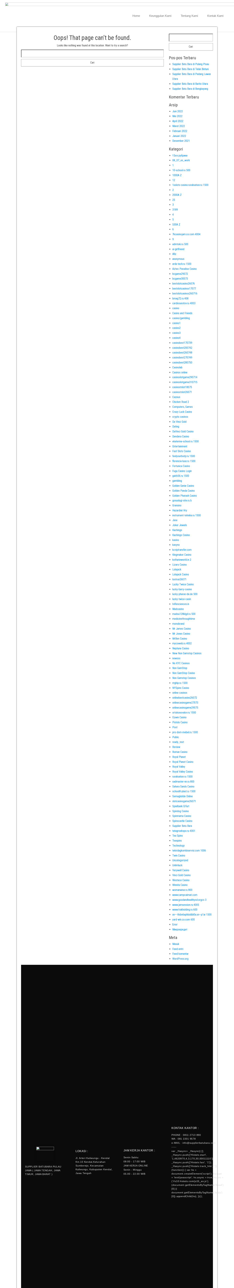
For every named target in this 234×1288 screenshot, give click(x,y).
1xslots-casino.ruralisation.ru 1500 (190, 185)
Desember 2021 (181, 140)
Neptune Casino (180, 648)
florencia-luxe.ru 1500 (183, 461)
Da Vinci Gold (179, 421)
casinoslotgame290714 (184, 377)
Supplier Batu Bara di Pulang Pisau (190, 64)
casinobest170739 (182, 342)
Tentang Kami (189, 15)
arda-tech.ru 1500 (181, 264)
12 (173, 180)
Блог (175, 924)
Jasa (174, 520)
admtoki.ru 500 (180, 244)
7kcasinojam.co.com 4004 (186, 234)
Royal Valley (178, 766)
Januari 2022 (179, 136)
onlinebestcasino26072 (184, 697)
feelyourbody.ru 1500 (183, 456)
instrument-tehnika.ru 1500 (186, 515)
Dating (175, 426)
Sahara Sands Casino (183, 786)
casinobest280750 (182, 362)
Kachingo (177, 530)
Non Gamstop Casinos (184, 678)
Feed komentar (180, 953)
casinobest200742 (182, 347)
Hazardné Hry (179, 510)
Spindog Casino (180, 811)
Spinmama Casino (181, 816)
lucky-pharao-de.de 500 (185, 594)
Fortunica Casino (181, 466)
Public (175, 737)
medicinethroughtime (183, 618)
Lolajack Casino (180, 574)
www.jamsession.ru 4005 (185, 904)
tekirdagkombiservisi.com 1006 (189, 850)
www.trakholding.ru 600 (184, 909)
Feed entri (177, 949)
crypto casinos (180, 416)
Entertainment (179, 446)
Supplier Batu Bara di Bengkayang (190, 88)
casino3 (176, 332)
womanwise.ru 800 (182, 890)
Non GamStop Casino (183, 673)
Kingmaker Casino (181, 554)
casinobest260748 (182, 352)
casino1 (176, 323)
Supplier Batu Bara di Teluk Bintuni (190, 69)
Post (174, 727)
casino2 (176, 328)
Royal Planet (179, 757)
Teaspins (177, 840)
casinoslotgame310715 (184, 382)
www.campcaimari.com (184, 894)
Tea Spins (177, 835)
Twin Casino (178, 855)
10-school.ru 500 (181, 170)
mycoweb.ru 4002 (182, 643)
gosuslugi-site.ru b (182, 500)
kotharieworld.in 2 (181, 559)
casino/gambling (181, 318)
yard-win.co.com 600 (183, 919)
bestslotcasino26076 (183, 283)
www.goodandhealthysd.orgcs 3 (189, 899)
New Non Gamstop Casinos (186, 653)
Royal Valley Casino (182, 771)
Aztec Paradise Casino (184, 268)
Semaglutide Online (182, 796)
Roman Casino (179, 752)
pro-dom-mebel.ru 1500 (185, 732)
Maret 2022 (178, 126)
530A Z (176, 224)
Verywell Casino (180, 870)
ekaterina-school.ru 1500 (185, 441)
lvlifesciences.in (180, 604)
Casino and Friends (182, 313)
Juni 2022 (177, 111)
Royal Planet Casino (182, 761)
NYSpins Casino (180, 688)
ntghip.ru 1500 (180, 683)
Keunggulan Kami (160, 15)
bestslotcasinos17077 (184, 288)
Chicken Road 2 (180, 401)
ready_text (178, 742)
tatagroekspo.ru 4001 (183, 830)
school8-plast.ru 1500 (183, 791)
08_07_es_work (181, 160)
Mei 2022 (177, 116)
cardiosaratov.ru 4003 (183, 303)
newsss (176, 658)
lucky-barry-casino (182, 589)
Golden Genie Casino (183, 485)
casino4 (176, 337)
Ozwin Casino (179, 717)
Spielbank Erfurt (180, 806)
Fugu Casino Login (182, 471)
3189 (175, 209)
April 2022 (177, 121)
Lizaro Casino (179, 564)
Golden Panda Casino (183, 490)
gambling (177, 480)
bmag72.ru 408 (180, 298)
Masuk (175, 944)
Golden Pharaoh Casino (184, 495)
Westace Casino (180, 880)
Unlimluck (177, 865)
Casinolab (177, 367)
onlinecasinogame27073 (185, 702)
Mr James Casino (181, 628)
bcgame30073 (180, 278)
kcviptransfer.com (182, 549)
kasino (175, 540)
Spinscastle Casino (182, 821)
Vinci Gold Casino (181, 875)
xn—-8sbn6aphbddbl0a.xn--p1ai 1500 (192, 914)
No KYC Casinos (181, 663)
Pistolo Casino (180, 722)
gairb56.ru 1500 (180, 475)
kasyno (176, 544)
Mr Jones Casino (181, 633)
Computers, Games (182, 406)
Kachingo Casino (181, 535)
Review (176, 747)
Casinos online (179, 372)
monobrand (178, 623)
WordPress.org (180, 958)
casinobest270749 (182, 357)
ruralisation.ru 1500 (182, 776)
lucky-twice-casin (181, 599)
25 (173, 199)
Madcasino (178, 609)
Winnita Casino (180, 885)
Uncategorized (180, 860)
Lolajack (176, 569)
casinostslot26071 (182, 392)
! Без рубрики (179, 155)
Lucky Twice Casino (183, 584)
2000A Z (177, 195)
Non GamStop (179, 668)
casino (175, 308)
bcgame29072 (180, 273)
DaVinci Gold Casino (183, 431)
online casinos (179, 692)
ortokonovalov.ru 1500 (184, 712)
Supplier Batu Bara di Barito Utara (190, 83)
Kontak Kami (215, 15)
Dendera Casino (180, 436)
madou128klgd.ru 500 (183, 614)
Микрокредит (179, 929)
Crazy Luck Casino (182, 411)
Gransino (176, 505)
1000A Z (177, 175)
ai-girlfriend (178, 249)
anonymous (178, 259)
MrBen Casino (179, 638)
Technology (178, 845)
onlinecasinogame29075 (185, 707)
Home (136, 15)
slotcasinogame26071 (184, 801)
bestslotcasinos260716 (184, 293)
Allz (174, 254)
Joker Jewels (179, 525)
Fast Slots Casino (181, 451)
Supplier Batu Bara (182, 826)
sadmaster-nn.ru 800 (183, 781)
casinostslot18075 (182, 387)
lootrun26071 (179, 579)
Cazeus (176, 397)
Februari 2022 (179, 131)
